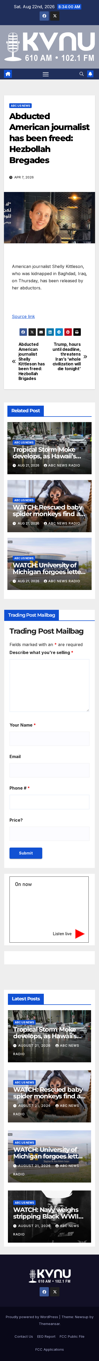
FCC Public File (72, 1336)
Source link (23, 316)
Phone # (20, 788)
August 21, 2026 (35, 1045)
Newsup (81, 1317)
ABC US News (20, 105)
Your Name (23, 725)
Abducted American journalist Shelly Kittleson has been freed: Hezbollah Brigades (31, 361)
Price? (16, 820)
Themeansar (49, 1324)
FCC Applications (49, 1349)
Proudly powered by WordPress (32, 1317)
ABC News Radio (64, 465)
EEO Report (46, 1336)
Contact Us (24, 1336)
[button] (81, 74)
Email (15, 756)
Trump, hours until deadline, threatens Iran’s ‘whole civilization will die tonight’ (67, 356)
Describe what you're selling (41, 652)
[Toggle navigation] (45, 74)
